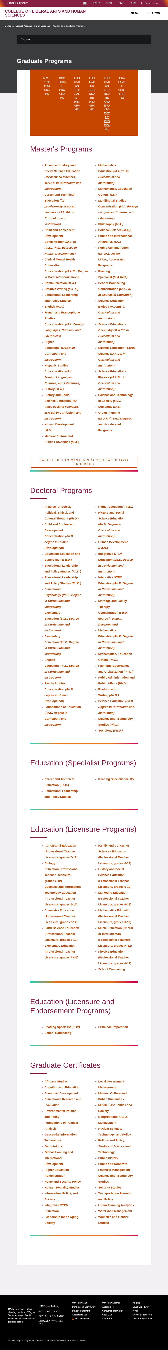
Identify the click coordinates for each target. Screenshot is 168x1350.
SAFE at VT (108, 1318)
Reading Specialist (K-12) (116, 779)
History (54, 389)
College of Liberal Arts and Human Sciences (28, 26)
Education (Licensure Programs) (92, 94)
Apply (96, 3)
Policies (136, 1303)
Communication (60, 283)
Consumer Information (112, 1311)
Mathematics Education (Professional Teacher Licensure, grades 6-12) (114, 916)
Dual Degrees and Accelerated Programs (115, 424)
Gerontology (53, 1146)
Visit (109, 3)
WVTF (135, 1311)
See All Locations (52, 1316)
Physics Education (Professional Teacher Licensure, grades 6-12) (114, 957)
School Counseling (111, 969)
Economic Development (61, 1093)
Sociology (109, 406)
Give (121, 3)
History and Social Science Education (62, 406)
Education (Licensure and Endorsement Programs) (107, 104)
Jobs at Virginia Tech (142, 1318)
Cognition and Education (61, 1087)
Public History (108, 1158)
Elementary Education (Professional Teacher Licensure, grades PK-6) (61, 951)
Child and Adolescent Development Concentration (60, 241)
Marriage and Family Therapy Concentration (113, 612)
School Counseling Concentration (115, 288)
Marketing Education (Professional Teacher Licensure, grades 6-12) (114, 898)
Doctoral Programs (62, 88)
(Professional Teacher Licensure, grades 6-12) (61, 875)
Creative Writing (61, 289)
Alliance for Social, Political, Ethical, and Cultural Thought (61, 512)
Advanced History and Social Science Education (62, 177)
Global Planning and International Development (58, 1158)
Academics (59, 26)
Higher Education (115, 506)
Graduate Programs (75, 26)
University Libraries (111, 1303)
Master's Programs (47, 86)
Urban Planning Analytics (116, 1205)
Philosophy (110, 224)
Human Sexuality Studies (62, 1187)
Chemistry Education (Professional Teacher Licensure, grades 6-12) (60, 916)
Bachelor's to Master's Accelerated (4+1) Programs (84, 462)
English (54, 306)
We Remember (82, 1318)
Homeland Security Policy (62, 1181)
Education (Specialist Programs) (77, 94)
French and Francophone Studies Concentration (64, 324)
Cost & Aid (107, 1315)
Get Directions (50, 1311)
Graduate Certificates (122, 88)
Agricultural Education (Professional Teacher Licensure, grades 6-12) (60, 851)
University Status (80, 1303)
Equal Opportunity (140, 1307)
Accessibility (108, 1307)
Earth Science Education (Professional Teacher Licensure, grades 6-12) (61, 933)
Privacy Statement (81, 1311)
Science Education (116, 707)
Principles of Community (83, 1307)
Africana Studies (56, 1081)
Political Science (114, 230)
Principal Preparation (113, 1027)
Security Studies (109, 1187)
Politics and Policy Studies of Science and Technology (114, 1146)
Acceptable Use (79, 1315)
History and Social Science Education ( (111, 524)
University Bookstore (142, 1315)
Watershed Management (115, 1211)
